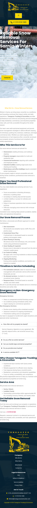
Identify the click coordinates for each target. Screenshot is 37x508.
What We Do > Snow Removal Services (18, 108)
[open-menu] (18, 15)
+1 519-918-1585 (19, 22)
